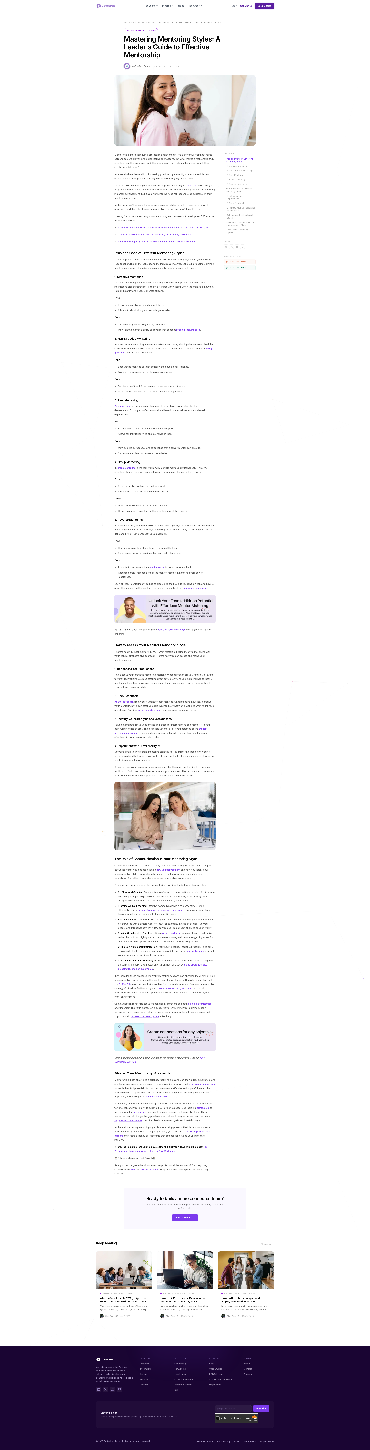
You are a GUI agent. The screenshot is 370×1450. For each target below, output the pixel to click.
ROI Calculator (216, 1374)
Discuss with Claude (237, 262)
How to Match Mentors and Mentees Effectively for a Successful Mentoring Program (163, 227)
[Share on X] (231, 246)
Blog (126, 22)
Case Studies (215, 1368)
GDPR (236, 1441)
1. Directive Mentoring (237, 166)
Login (234, 6)
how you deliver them (168, 869)
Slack (134, 1169)
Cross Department (183, 1379)
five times (192, 185)
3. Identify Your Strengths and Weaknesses (241, 209)
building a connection (199, 1003)
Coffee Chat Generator (220, 1379)
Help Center (215, 1384)
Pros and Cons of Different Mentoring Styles (239, 160)
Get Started (246, 6)
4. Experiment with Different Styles (240, 216)
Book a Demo (264, 6)
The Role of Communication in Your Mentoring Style (240, 223)
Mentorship (180, 1374)
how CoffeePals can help (171, 629)
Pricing (180, 5)
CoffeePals (125, 984)
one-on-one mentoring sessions (174, 988)
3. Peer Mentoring (235, 175)
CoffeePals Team (141, 66)
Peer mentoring (122, 406)
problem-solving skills (188, 329)
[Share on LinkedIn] (226, 246)
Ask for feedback (124, 701)
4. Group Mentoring (236, 179)
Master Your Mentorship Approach (237, 231)
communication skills (157, 1096)
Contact (248, 1368)
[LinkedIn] (98, 1389)
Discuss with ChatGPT (238, 268)
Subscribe (261, 1408)
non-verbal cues (195, 951)
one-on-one (139, 1112)
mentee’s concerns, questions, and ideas (161, 910)
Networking (180, 1368)
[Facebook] (119, 1389)
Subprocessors (266, 1441)
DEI (176, 1390)
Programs (167, 5)
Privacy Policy (223, 1441)
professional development (145, 1016)
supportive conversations (128, 1120)
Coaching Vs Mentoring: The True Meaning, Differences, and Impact (155, 234)
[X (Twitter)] (105, 1389)
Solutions (150, 5)
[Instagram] (112, 1389)
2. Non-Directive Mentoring (240, 170)
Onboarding (180, 1363)
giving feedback (171, 933)
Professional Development (143, 22)
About (247, 1363)
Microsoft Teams (150, 1169)
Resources (194, 5)
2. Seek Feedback (235, 203)
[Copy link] (242, 246)
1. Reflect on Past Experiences (235, 197)
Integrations (145, 1368)
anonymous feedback (150, 710)
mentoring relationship (195, 588)
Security (144, 1379)
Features (144, 1384)
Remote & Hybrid (183, 1384)
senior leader (157, 567)
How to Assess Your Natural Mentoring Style (239, 189)
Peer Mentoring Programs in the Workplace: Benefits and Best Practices (157, 241)
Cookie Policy (249, 1441)
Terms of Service (205, 1441)
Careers (248, 1374)
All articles (266, 1244)
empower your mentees (202, 1084)
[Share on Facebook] (237, 246)
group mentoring (126, 467)
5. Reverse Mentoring (237, 184)
